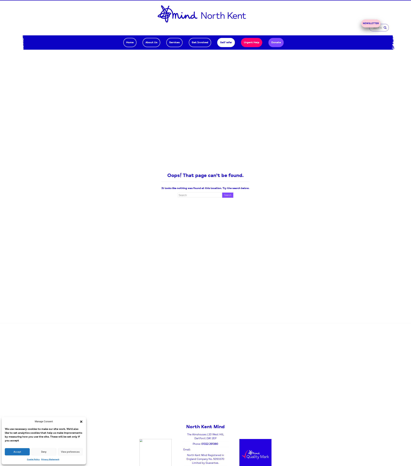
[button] (81, 421)
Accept (17, 451)
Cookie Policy (33, 459)
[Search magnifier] (385, 27)
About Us (151, 42)
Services (174, 42)
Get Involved (200, 42)
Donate (276, 42)
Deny (43, 451)
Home (130, 42)
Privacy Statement (50, 459)
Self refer (226, 42)
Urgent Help (251, 42)
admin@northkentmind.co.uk (209, 449)
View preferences (70, 451)
